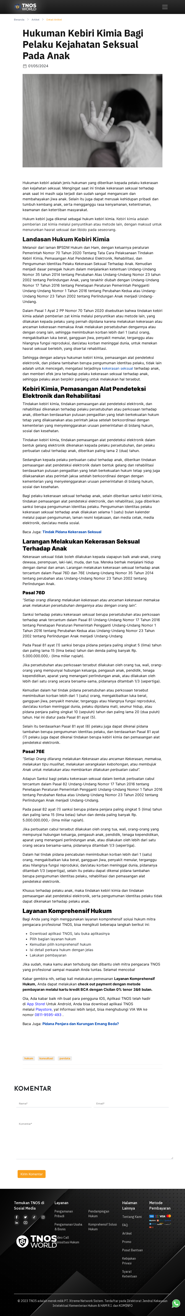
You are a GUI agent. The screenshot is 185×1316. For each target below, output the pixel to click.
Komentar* (25, 1123)
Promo (126, 1242)
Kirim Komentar (32, 1174)
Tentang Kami (132, 1217)
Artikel (35, 19)
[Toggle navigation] (165, 7)
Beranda (19, 19)
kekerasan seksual (117, 368)
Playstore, (45, 1009)
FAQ (125, 1225)
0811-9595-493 (48, 1014)
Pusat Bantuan (132, 1250)
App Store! (36, 1004)
